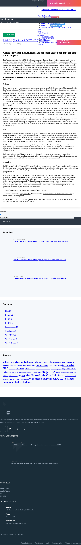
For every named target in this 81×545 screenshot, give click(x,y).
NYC (27, 369)
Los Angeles (12, 369)
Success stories (11, 327)
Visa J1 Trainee (11, 343)
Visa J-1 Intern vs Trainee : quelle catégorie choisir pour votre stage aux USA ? (42, 241)
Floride (59, 365)
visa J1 (61, 375)
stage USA (48, 372)
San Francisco (46, 369)
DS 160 (8, 319)
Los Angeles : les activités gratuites (25, 40)
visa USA (53, 378)
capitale (63, 362)
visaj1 (10, 44)
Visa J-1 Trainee (5, 491)
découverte (42, 365)
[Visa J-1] (16, 9)
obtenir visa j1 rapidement (36, 369)
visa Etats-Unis (35, 375)
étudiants (27, 382)
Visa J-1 (27, 199)
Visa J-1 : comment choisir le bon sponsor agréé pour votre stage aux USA (40, 260)
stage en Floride (37, 372)
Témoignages (34, 0)
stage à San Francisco (12, 376)
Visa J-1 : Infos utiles (44, 16)
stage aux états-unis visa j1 (26, 372)
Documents (10, 315)
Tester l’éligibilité (26, 543)
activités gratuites (19, 362)
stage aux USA (25, 194)
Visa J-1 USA (10, 335)
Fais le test (50, 199)
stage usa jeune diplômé (62, 372)
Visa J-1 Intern (4, 488)
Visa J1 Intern (11, 339)
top (19, 375)
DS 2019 (9, 323)
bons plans (49, 361)
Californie (58, 362)
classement (70, 362)
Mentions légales (57, 543)
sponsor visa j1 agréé (56, 369)
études (17, 382)
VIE (1, 493)
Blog (19, 44)
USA (23, 376)
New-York (20, 369)
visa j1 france (68, 376)
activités (7, 362)
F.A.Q (47, 543)
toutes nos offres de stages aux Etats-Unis (57, 194)
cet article (10, 73)
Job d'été (3, 496)
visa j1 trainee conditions (22, 379)
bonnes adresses (34, 362)
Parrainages (41, 0)
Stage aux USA (12, 372)
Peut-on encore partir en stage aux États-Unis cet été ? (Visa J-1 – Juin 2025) (41, 278)
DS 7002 (32, 365)
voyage (61, 379)
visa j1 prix (13, 379)
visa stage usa (38, 378)
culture (5, 365)
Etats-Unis (52, 365)
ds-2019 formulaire (13, 365)
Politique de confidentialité (73, 543)
